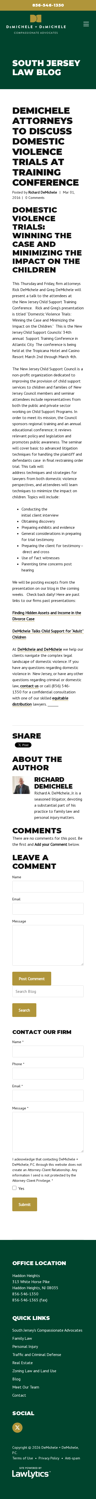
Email (16, 899)
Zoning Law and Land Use (34, 1370)
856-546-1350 (48, 5)
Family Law (22, 1338)
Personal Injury (25, 1346)
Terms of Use (22, 1458)
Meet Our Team (25, 1387)
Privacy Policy (49, 1458)
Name (16, 877)
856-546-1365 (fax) (29, 1299)
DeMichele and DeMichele (39, 649)
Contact (19, 1395)
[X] (17, 1428)
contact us (29, 685)
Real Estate (22, 1362)
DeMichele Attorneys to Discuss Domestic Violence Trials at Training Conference (45, 146)
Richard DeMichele (42, 192)
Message (19, 921)
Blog (16, 1378)
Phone (18, 1064)
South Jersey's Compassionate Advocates (47, 1330)
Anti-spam (72, 1458)
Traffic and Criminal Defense (36, 1354)
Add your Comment (51, 844)
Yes (20, 1188)
